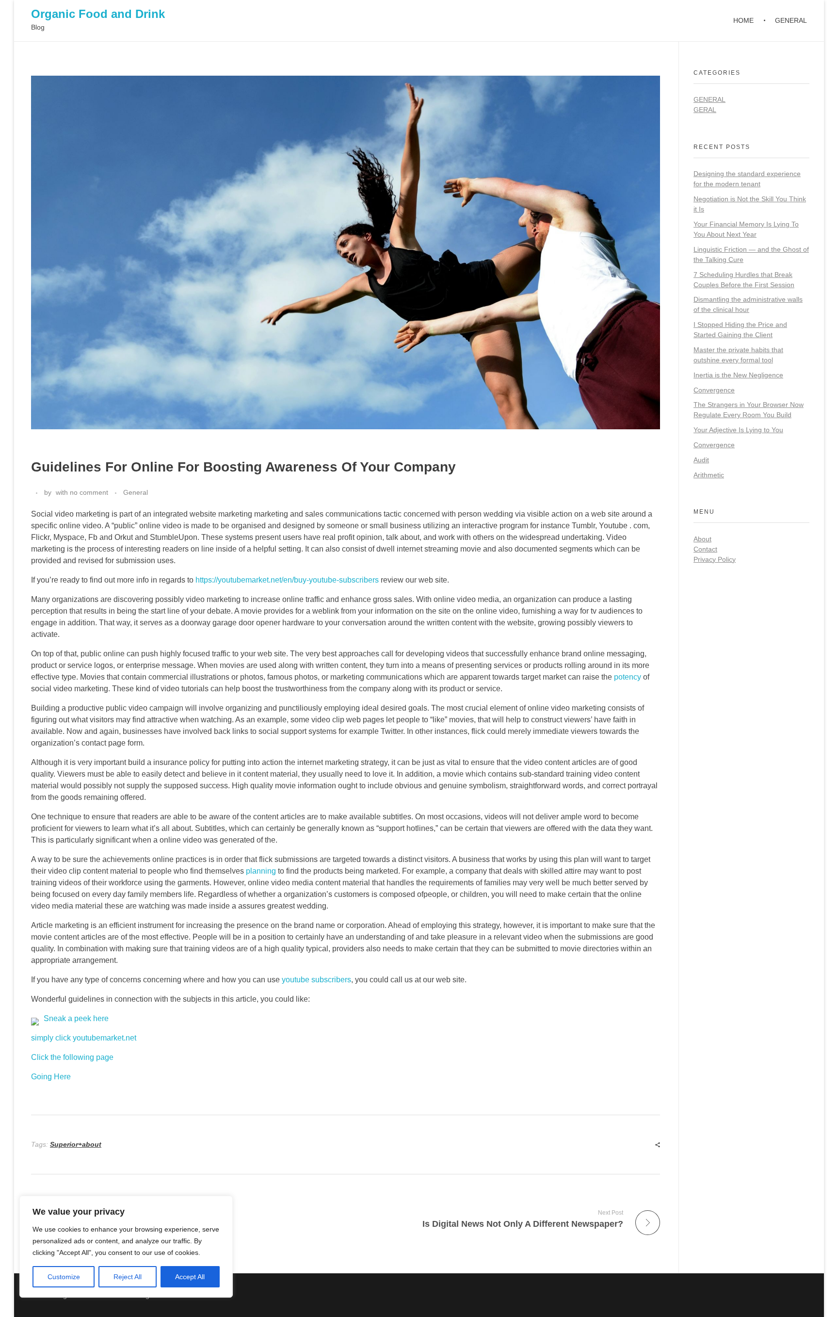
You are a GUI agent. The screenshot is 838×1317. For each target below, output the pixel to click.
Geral (704, 110)
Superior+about (75, 1144)
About (702, 539)
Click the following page (72, 1057)
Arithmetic (708, 475)
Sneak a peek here (76, 1018)
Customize (64, 1277)
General (135, 492)
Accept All (190, 1277)
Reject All (127, 1277)
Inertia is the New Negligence (738, 375)
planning (261, 871)
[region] (126, 1247)
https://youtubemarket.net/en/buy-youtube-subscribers (287, 580)
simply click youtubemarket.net (83, 1038)
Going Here (51, 1077)
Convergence (714, 390)
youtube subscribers (316, 980)
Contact (705, 549)
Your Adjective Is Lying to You (738, 430)
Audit (701, 460)
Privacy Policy (714, 559)
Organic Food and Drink (98, 13)
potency (627, 677)
